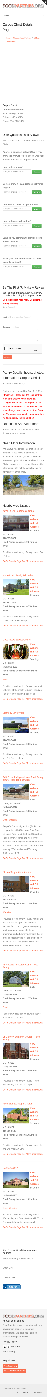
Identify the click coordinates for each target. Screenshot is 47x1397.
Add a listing (9, 1351)
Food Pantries (23, 8)
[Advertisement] (23, 71)
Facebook (8, 1346)
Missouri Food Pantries (22, 38)
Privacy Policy (10, 1342)
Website (13, 820)
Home (8, 38)
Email (5, 679)
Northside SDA (10, 1168)
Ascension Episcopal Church (18, 1103)
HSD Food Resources (14, 1370)
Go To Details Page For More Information (23, 561)
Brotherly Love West (13, 713)
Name (9, 307)
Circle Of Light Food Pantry (17, 872)
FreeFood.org (10, 1366)
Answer (37, 172)
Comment (11, 327)
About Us (26, 1392)
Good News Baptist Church (17, 639)
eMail (17, 317)
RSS (4, 1346)
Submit (7, 357)
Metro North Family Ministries (18, 575)
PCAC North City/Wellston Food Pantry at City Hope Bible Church (23, 778)
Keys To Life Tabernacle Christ (18, 511)
